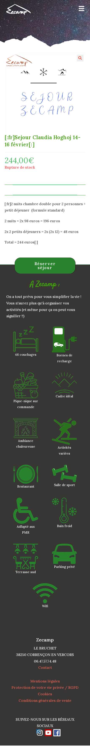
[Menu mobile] (80, 9)
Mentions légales (45, 681)
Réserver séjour (45, 265)
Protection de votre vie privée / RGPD (45, 687)
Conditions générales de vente (45, 700)
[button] (80, 58)
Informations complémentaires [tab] (45, 190)
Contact (45, 667)
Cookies (45, 694)
